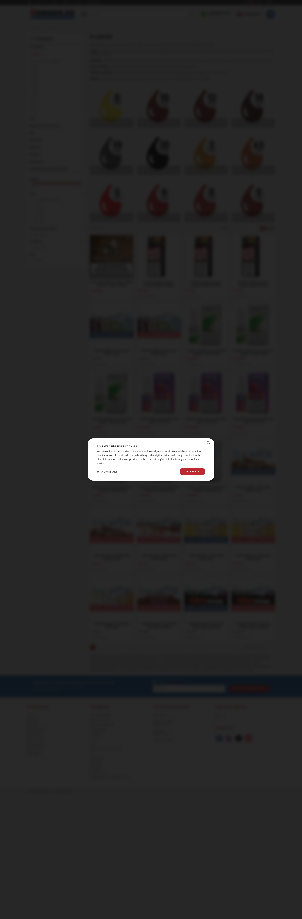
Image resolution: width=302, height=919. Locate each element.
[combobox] (208, 442)
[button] (107, 471)
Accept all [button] (192, 471)
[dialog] (151, 459)
